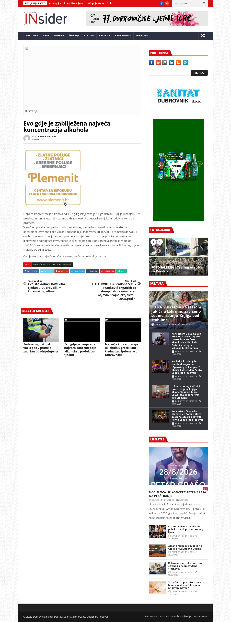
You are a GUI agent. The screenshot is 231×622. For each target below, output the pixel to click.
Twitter (48, 271)
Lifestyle (104, 35)
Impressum (200, 616)
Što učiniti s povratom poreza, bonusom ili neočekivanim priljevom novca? (186, 585)
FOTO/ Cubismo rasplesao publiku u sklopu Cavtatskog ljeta (185, 529)
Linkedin (79, 271)
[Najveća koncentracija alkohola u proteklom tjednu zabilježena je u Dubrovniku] (123, 330)
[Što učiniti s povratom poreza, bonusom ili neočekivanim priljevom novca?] (157, 587)
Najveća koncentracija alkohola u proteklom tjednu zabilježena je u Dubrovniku (121, 349)
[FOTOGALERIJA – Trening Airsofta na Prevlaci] (178, 256)
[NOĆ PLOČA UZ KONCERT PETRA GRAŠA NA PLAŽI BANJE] (178, 466)
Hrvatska (142, 35)
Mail (123, 271)
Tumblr (93, 271)
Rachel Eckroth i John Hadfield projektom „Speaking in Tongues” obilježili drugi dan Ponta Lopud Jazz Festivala (187, 367)
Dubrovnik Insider (46, 136)
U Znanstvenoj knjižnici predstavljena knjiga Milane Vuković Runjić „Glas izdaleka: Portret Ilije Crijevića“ (186, 392)
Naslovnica (151, 616)
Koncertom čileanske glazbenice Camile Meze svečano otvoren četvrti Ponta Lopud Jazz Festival (187, 415)
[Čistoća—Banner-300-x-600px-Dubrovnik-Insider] (178, 220)
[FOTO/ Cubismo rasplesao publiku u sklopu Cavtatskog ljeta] (157, 531)
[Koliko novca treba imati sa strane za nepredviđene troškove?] (157, 568)
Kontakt (164, 616)
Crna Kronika (123, 35)
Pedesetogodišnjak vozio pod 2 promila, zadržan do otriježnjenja (41, 347)
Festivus (104, 616)
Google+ (63, 271)
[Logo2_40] (178, 112)
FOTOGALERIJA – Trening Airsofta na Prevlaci (176, 269)
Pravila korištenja (181, 616)
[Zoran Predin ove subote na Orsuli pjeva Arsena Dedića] (157, 551)
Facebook (32, 271)
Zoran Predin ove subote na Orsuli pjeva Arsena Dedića (185, 547)
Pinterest (108, 271)
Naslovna (32, 35)
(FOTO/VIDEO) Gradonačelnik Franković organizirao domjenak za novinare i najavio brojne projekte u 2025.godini (114, 290)
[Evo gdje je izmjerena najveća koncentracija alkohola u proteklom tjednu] (82, 330)
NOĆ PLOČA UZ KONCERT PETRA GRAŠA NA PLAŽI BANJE (177, 494)
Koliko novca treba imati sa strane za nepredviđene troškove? (185, 565)
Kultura (89, 35)
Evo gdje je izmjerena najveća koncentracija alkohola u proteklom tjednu (80, 349)
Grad (46, 35)
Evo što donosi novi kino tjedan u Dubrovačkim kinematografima (46, 286)
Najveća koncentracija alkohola (52, 264)
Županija (74, 35)
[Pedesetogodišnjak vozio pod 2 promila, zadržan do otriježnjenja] (41, 330)
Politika (59, 35)
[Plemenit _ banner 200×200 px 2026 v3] (53, 206)
